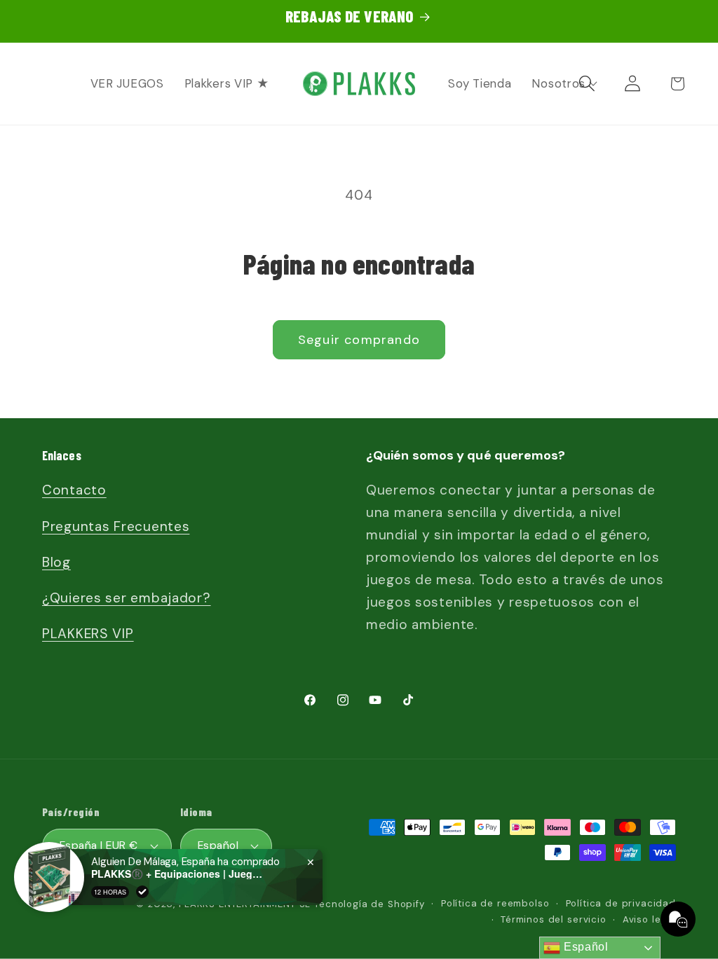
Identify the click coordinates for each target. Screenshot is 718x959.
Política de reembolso (495, 903)
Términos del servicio (554, 919)
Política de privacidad (621, 903)
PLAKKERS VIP (88, 633)
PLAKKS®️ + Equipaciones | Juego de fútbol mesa (178, 874)
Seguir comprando (359, 339)
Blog (56, 562)
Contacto (74, 490)
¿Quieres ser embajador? (126, 598)
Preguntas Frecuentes (115, 526)
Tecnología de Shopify (369, 904)
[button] (677, 83)
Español (584, 947)
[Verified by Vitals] (142, 891)
